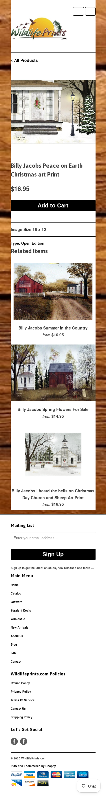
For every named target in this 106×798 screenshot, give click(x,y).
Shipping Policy (22, 717)
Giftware (16, 602)
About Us (17, 636)
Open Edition (32, 243)
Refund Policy (20, 683)
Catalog (16, 593)
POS (14, 766)
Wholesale (18, 619)
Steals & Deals (21, 610)
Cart (90, 11)
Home (15, 585)
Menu (78, 11)
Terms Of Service (23, 700)
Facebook (14, 741)
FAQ (13, 653)
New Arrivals (20, 627)
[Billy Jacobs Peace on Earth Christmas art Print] (53, 111)
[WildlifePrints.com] (39, 29)
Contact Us (18, 709)
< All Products (24, 60)
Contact (16, 661)
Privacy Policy (21, 692)
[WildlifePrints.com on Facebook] (23, 741)
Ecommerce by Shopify (40, 766)
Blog (14, 644)
